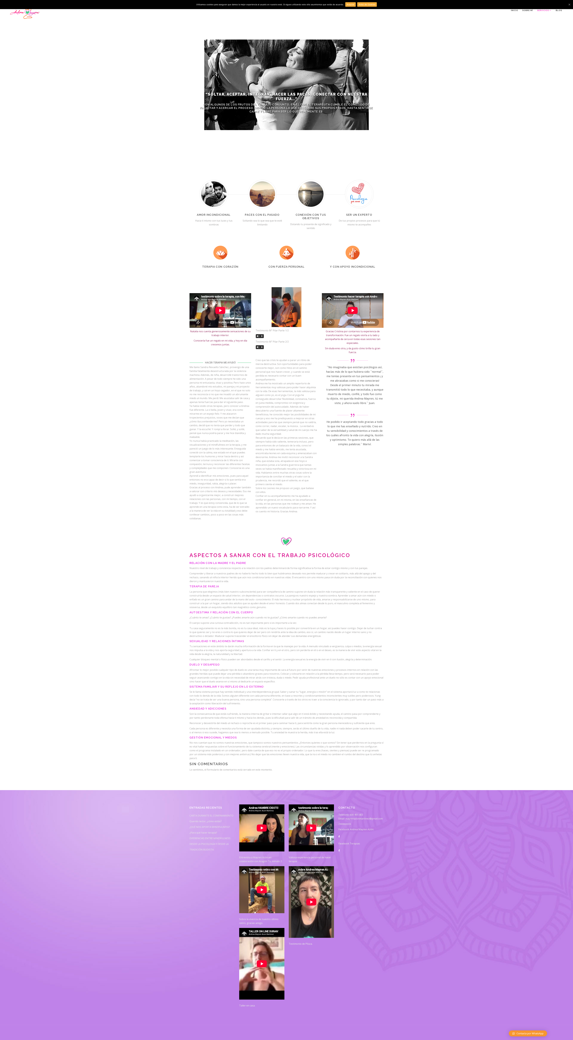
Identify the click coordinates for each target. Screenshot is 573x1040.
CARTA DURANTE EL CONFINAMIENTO (211, 815)
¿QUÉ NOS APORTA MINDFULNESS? (210, 827)
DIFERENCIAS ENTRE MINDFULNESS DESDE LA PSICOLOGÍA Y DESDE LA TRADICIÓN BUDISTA (210, 844)
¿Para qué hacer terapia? (203, 832)
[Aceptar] (569, 4)
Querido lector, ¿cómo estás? (206, 821)
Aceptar (350, 4)
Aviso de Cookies (367, 4)
